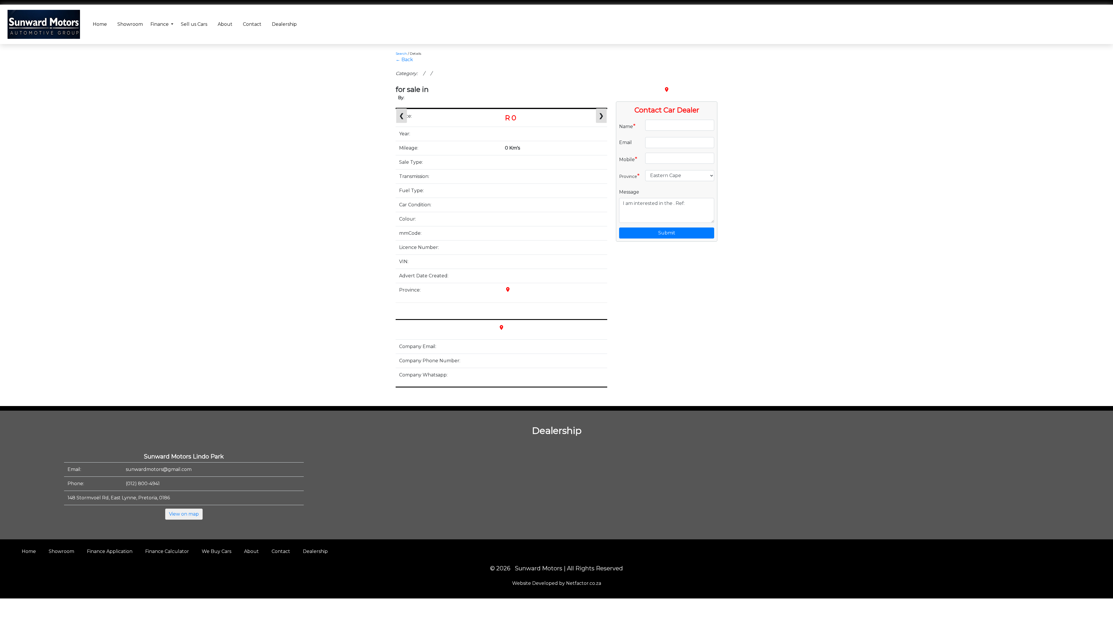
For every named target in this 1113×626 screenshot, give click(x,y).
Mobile (628, 159)
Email (625, 142)
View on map (184, 514)
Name (627, 126)
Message (629, 192)
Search (401, 53)
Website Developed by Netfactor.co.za (556, 583)
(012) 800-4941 (143, 483)
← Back (404, 59)
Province (629, 175)
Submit (666, 233)
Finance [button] (160, 24)
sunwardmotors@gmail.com (159, 469)
